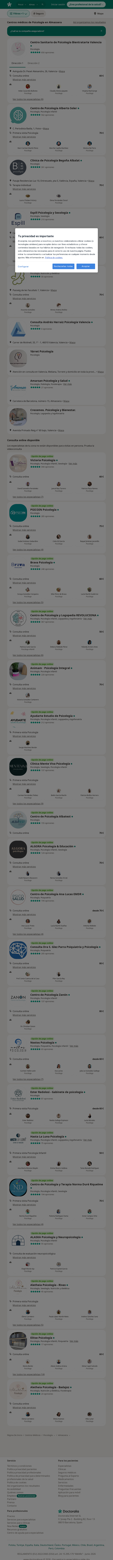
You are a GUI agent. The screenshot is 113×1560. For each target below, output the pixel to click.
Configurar (23, 266)
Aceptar (86, 266)
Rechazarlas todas (63, 266)
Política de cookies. (54, 257)
